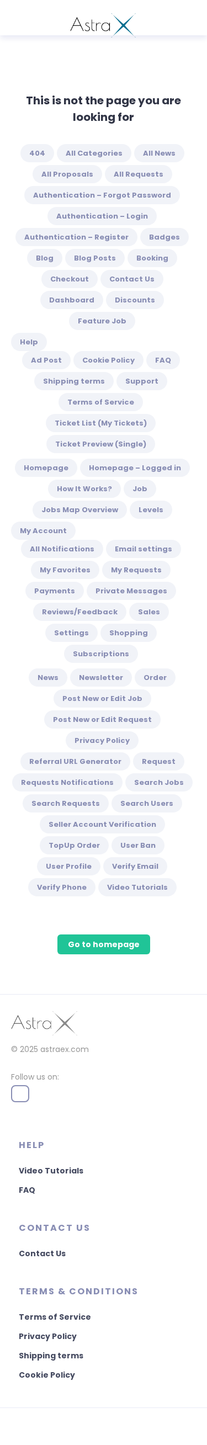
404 (37, 153)
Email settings (143, 549)
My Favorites (65, 570)
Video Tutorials (137, 887)
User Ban (138, 845)
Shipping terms (74, 381)
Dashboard (71, 300)
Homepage (46, 468)
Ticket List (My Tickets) (101, 423)
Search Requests (65, 803)
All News (159, 153)
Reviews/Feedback (80, 612)
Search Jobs (159, 782)
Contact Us (132, 279)
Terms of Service (100, 402)
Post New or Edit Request (102, 719)
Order (155, 677)
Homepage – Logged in (135, 468)
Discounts (135, 300)
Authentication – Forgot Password (102, 195)
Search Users (146, 803)
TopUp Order (74, 845)
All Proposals (67, 174)
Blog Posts (95, 258)
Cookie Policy (108, 360)
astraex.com (64, 1049)
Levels (151, 509)
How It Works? (84, 489)
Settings (71, 633)
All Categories (94, 153)
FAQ (163, 360)
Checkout (69, 279)
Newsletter (101, 677)
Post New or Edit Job (102, 698)
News (48, 677)
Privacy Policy (102, 740)
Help (29, 342)
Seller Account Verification (102, 824)
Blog (45, 258)
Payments (54, 591)
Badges (164, 237)
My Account (43, 530)
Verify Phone (62, 887)
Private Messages (131, 591)
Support (141, 381)
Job (139, 489)
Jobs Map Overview (79, 509)
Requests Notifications (67, 782)
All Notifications (62, 549)
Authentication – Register (76, 237)
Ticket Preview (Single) (100, 444)
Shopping (128, 633)
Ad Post (46, 360)
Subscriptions (101, 654)
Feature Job (102, 321)
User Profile (69, 866)
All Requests (138, 174)
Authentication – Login (102, 216)
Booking (152, 258)
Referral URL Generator (75, 761)
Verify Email (135, 866)
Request (159, 761)
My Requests (136, 570)
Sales (149, 612)
